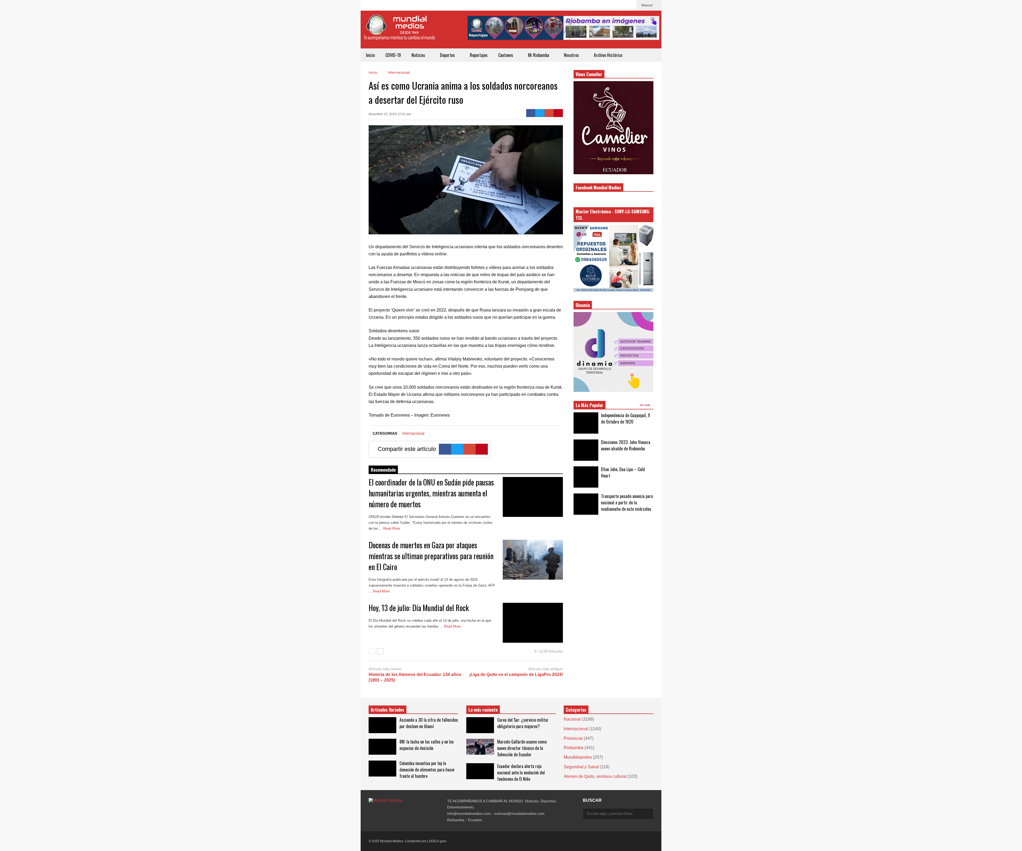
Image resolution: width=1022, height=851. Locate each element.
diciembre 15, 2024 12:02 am (390, 114)
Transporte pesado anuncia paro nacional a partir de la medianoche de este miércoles (627, 502)
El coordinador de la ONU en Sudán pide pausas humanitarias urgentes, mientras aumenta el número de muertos (431, 493)
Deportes (448, 55)
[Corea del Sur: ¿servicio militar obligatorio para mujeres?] (480, 725)
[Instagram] (621, 5)
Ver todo (645, 405)
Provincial (573, 738)
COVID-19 (393, 55)
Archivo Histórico (608, 55)
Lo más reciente (483, 710)
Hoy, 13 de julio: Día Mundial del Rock (419, 607)
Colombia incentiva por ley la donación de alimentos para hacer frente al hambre (427, 769)
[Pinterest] (558, 113)
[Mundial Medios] (399, 31)
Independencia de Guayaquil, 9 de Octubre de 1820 (625, 418)
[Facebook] (630, 5)
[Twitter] (540, 113)
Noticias (418, 55)
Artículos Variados (387, 710)
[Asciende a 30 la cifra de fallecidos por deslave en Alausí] (382, 725)
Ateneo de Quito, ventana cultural (595, 776)
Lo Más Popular (589, 405)
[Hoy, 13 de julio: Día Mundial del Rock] (533, 623)
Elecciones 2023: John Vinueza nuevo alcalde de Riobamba (625, 445)
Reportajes (479, 55)
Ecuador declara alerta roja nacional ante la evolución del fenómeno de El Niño (521, 772)
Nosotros (572, 55)
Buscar (648, 5)
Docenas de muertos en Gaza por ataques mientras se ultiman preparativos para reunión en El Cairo (431, 555)
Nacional (572, 719)
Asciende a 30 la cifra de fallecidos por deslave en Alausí (428, 723)
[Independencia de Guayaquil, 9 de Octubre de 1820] (586, 423)
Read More (392, 528)
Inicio (370, 55)
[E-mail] (549, 113)
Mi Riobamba (539, 55)
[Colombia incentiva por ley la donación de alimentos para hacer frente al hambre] (382, 769)
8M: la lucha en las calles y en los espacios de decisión (426, 744)
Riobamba (573, 747)
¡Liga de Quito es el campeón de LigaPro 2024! (516, 674)
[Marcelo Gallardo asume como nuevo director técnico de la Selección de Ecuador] (480, 747)
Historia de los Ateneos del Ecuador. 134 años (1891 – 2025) (415, 677)
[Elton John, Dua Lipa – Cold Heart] (586, 477)
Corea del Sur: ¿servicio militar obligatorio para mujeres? (523, 723)
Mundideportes (578, 757)
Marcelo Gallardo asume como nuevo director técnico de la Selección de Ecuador (522, 748)
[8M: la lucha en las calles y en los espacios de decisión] (382, 747)
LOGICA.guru (437, 841)
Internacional (413, 433)
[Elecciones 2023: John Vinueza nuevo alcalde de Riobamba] (586, 450)
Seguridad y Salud (581, 767)
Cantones (506, 55)
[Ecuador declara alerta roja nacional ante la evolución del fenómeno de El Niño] (480, 771)
